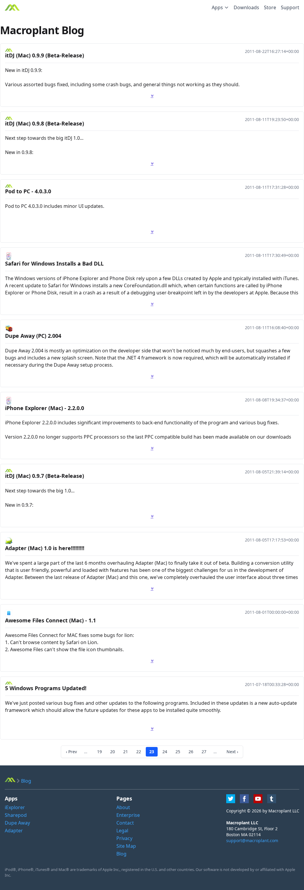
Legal (122, 830)
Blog (121, 853)
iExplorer (15, 807)
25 (177, 751)
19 (99, 751)
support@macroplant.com (252, 840)
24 (164, 751)
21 (125, 751)
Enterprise (128, 815)
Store (270, 7)
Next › (232, 751)
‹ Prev (71, 751)
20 (112, 751)
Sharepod (16, 815)
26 (191, 751)
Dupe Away (17, 823)
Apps (217, 7)
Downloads (246, 7)
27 (204, 751)
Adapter (14, 830)
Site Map (126, 846)
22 (138, 751)
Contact (125, 823)
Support (290, 7)
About (123, 807)
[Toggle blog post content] (152, 96)
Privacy (124, 838)
